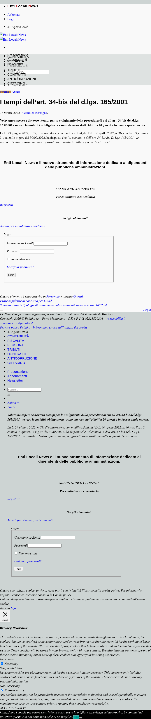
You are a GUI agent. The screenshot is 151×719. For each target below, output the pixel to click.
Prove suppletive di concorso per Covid (26, 300)
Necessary (11, 663)
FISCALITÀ (15, 61)
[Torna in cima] (1, 310)
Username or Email (20, 243)
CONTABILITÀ (18, 57)
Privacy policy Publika (15, 327)
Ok (76, 717)
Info (13, 608)
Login (147, 309)
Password (13, 251)
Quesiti (16, 92)
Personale (5, 92)
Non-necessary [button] (10, 685)
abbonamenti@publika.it (16, 323)
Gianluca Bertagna (34, 112)
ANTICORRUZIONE (22, 79)
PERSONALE (17, 66)
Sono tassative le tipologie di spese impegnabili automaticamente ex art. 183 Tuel (53, 305)
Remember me (20, 259)
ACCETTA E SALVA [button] (13, 708)
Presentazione (18, 372)
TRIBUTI (13, 70)
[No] (80, 717)
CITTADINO (16, 83)
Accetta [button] (5, 608)
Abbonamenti (17, 376)
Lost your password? (20, 267)
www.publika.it (115, 318)
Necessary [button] (7, 659)
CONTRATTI (16, 74)
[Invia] (8, 395)
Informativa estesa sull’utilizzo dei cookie (60, 327)
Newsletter (15, 380)
